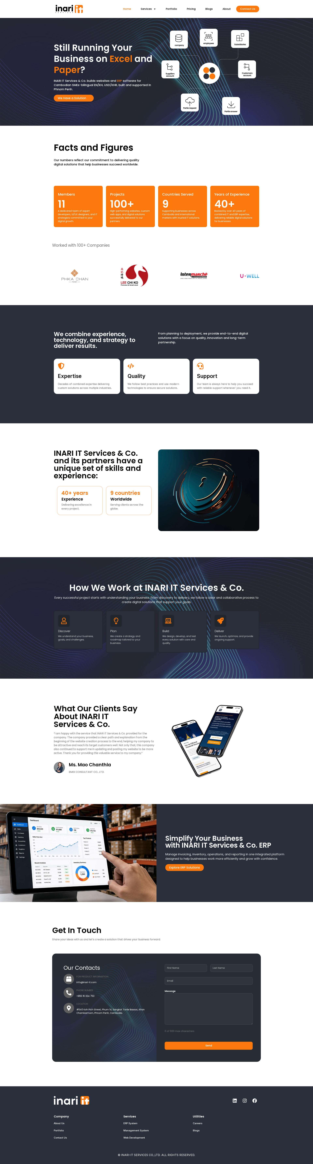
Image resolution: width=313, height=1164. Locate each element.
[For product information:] (69, 979)
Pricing (191, 9)
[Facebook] (254, 1100)
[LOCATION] (69, 1008)
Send (208, 1045)
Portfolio (171, 9)
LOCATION (82, 1003)
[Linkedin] (234, 1100)
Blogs (209, 9)
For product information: (92, 976)
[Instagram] (244, 1100)
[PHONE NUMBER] (69, 993)
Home (127, 9)
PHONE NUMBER (84, 990)
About (227, 9)
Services (146, 9)
